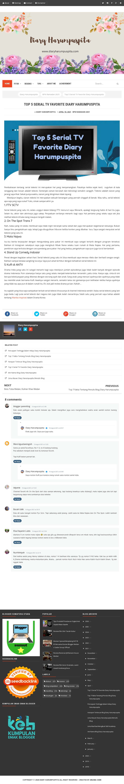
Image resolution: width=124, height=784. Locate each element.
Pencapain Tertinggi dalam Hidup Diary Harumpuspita (29, 351)
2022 (87, 643)
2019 (87, 761)
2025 (87, 627)
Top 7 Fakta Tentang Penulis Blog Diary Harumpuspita (29, 356)
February (91, 744)
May (89, 680)
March (90, 738)
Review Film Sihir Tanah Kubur (64, 631)
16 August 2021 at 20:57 (32, 509)
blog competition (52, 686)
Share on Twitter (43, 314)
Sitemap (17, 3)
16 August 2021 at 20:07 (56, 428)
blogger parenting (21, 406)
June (89, 675)
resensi (62, 681)
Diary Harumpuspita (28, 325)
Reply (18, 418)
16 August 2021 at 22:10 (33, 553)
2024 (87, 632)
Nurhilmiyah (19, 552)
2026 (87, 621)
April (89, 686)
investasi (64, 696)
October (91, 664)
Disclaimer (41, 3)
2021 (87, 648)
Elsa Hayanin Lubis (21, 531)
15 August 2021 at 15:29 (41, 444)
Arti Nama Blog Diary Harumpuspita (22, 373)
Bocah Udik (18, 509)
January (91, 749)
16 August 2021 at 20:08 (56, 472)
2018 (87, 767)
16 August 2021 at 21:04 (39, 531)
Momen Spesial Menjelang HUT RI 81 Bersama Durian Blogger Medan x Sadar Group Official (66, 644)
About (6, 3)
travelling (49, 691)
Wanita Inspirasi (19, 297)
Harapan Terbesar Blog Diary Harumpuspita (25, 362)
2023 (87, 638)
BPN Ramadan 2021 (81, 112)
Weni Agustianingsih (22, 444)
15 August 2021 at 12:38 (39, 406)
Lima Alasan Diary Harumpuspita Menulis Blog (26, 378)
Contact (29, 3)
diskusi (48, 681)
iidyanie (16, 487)
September (92, 669)
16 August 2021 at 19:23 (29, 488)
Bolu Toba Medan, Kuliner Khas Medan (22, 389)
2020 (87, 756)
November (92, 658)
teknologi (64, 691)
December (92, 653)
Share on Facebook (14, 314)
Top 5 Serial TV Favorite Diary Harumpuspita (25, 367)
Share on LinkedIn (101, 314)
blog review (70, 686)
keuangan (49, 696)
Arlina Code (95, 780)
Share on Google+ (72, 314)
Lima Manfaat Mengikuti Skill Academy (102, 726)
